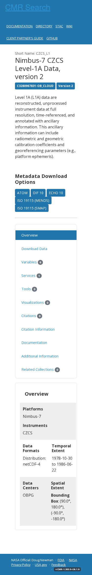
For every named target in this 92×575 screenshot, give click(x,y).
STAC (59, 26)
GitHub (52, 38)
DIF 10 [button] (38, 192)
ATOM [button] (22, 192)
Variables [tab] (31, 261)
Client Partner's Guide (24, 38)
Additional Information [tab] (39, 356)
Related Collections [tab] (39, 369)
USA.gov (41, 564)
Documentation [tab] (34, 342)
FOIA (61, 560)
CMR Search (27, 6)
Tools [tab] (28, 288)
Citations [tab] (30, 315)
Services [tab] (30, 275)
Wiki (69, 26)
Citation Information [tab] (38, 329)
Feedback (59, 564)
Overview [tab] (29, 235)
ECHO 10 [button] (56, 192)
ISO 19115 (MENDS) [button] (33, 200)
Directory (44, 26)
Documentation (19, 26)
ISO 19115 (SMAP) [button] (31, 208)
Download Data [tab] (34, 248)
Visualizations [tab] (34, 302)
